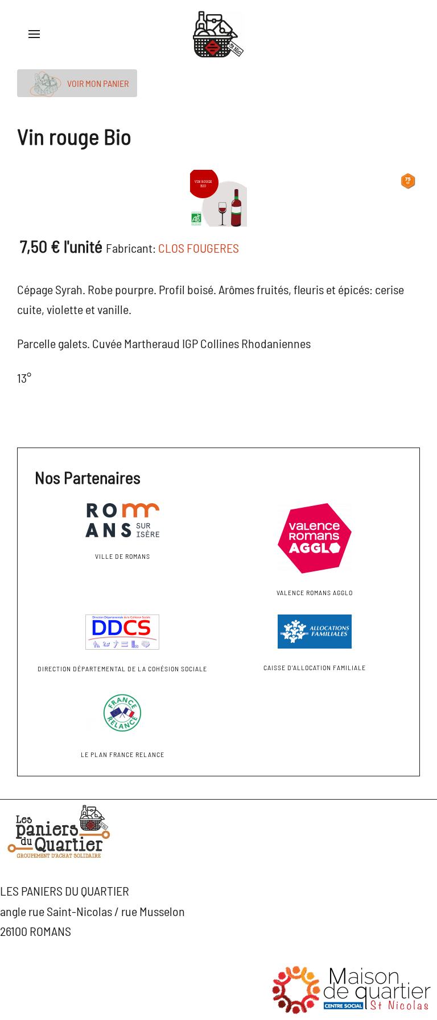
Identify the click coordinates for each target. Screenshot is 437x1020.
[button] (34, 34)
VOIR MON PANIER (97, 83)
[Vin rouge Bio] (218, 196)
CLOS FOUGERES (198, 247)
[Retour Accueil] (218, 34)
